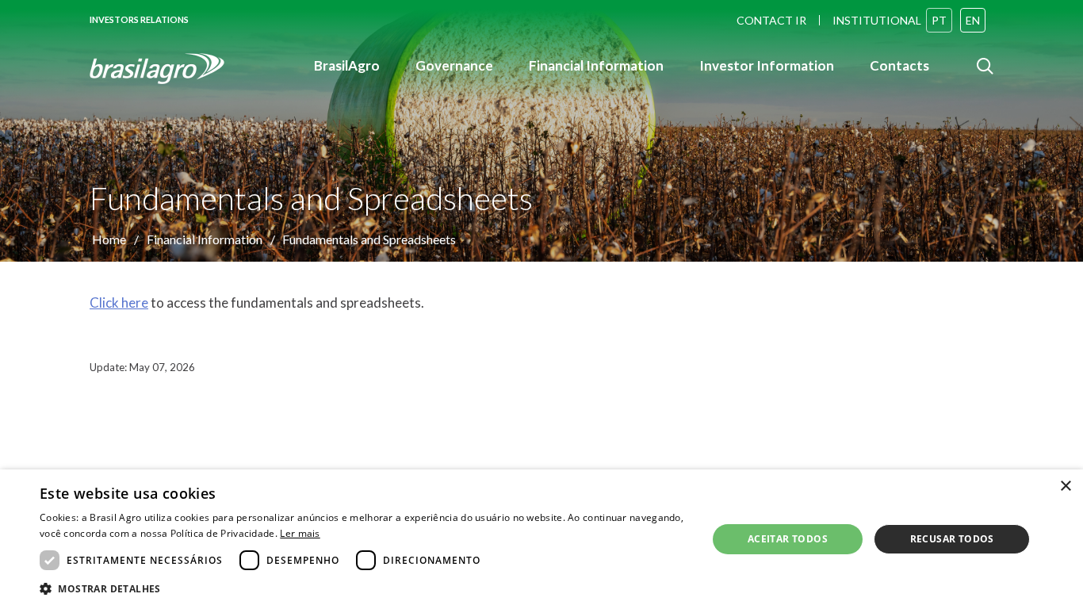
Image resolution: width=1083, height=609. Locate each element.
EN (973, 20)
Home (109, 239)
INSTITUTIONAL (876, 20)
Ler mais (300, 533)
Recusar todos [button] (952, 539)
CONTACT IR (771, 20)
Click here (119, 302)
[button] (363, 588)
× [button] (1065, 486)
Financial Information (204, 239)
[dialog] (541, 539)
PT (939, 20)
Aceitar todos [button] (788, 539)
